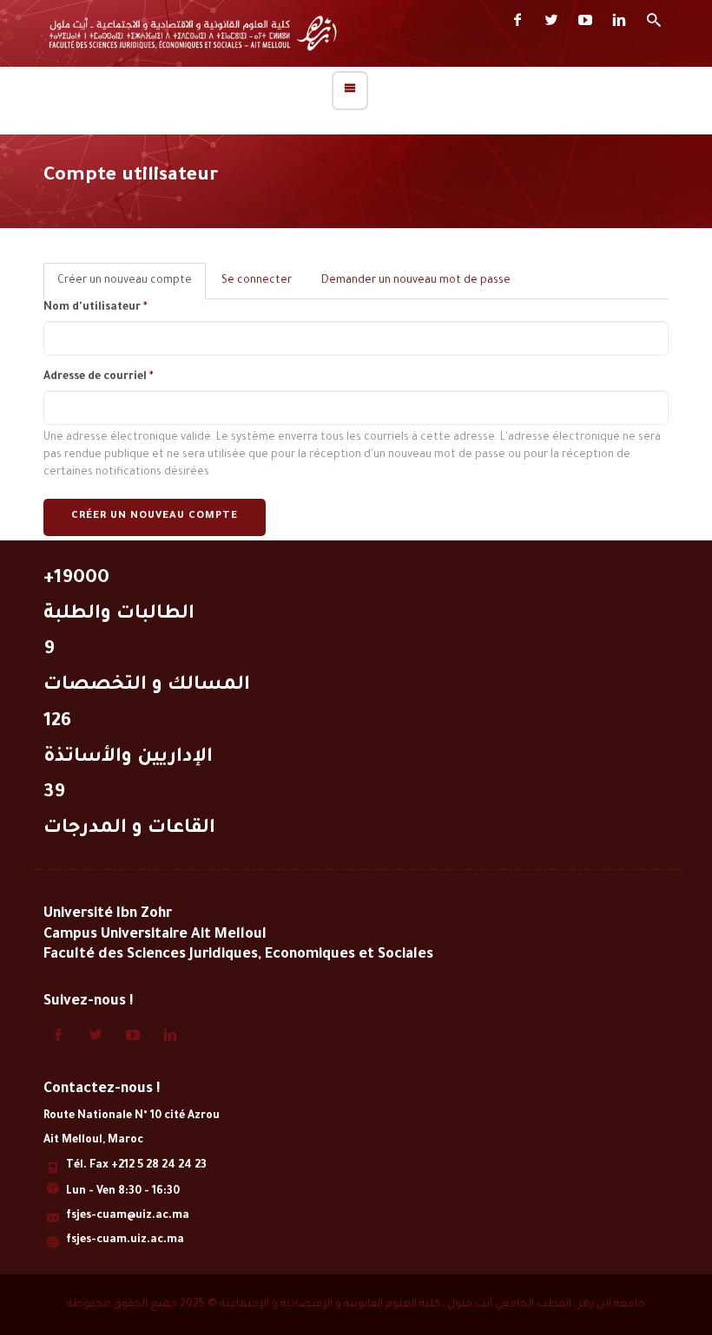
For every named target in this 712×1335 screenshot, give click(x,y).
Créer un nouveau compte (131, 287)
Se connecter (256, 281)
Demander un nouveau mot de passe (416, 281)
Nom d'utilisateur (95, 308)
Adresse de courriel (98, 377)
